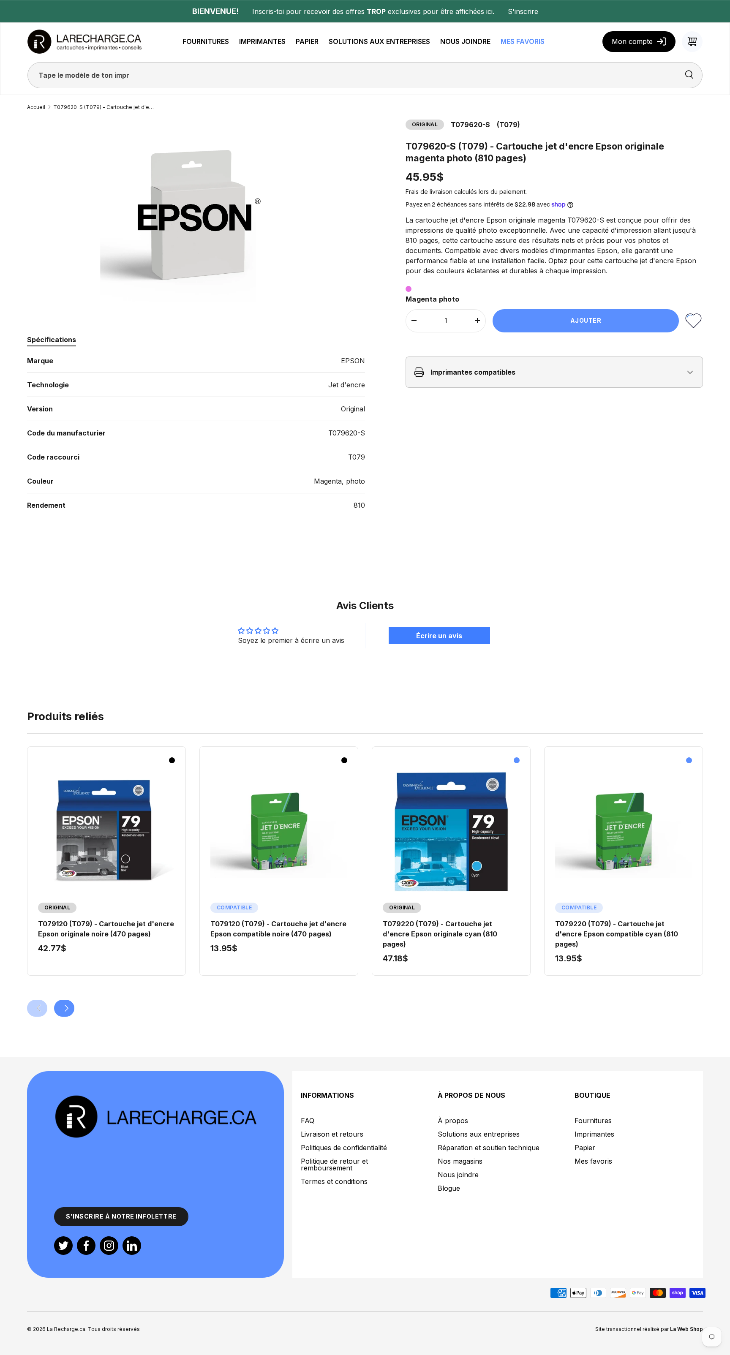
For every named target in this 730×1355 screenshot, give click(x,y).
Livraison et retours (332, 1134)
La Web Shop (686, 1329)
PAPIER (307, 41)
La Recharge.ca (66, 1329)
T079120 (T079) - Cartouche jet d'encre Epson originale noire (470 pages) (106, 929)
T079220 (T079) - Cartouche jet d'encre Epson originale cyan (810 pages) (440, 934)
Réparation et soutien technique (488, 1147)
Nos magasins (460, 1161)
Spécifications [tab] (51, 339)
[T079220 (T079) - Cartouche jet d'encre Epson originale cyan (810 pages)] (451, 831)
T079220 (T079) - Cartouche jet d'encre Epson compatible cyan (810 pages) (616, 934)
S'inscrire (523, 11)
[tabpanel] (196, 433)
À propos (453, 1120)
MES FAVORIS (523, 41)
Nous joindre (458, 1174)
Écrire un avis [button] (439, 635)
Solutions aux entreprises (479, 1134)
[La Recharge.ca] (155, 1099)
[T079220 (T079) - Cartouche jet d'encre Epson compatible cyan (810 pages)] (623, 831)
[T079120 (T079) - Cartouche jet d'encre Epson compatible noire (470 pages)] (278, 831)
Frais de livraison (429, 191)
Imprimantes (594, 1134)
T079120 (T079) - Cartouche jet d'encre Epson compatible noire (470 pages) (278, 929)
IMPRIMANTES (262, 41)
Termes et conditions (334, 1181)
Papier (585, 1147)
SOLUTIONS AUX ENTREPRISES (379, 41)
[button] (692, 41)
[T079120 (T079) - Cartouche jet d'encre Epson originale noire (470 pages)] (106, 831)
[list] (196, 215)
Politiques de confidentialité (344, 1147)
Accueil (36, 107)
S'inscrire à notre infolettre (121, 1216)
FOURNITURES (205, 41)
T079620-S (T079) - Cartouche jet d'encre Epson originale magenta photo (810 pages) (104, 107)
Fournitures (593, 1120)
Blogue (449, 1188)
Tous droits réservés (114, 1329)
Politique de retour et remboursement (334, 1164)
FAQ (307, 1120)
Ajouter (586, 320)
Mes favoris (593, 1161)
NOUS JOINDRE (465, 41)
